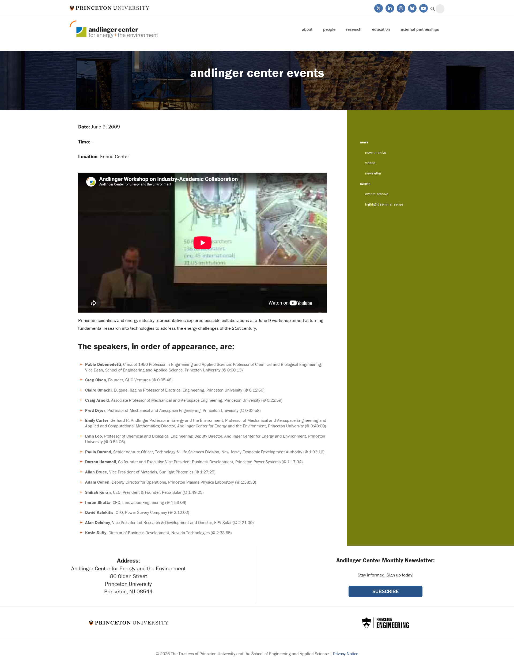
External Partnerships (420, 29)
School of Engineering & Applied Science (385, 622)
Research (353, 29)
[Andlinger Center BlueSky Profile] (412, 7)
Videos (370, 162)
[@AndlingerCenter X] (378, 7)
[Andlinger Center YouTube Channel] (423, 7)
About (307, 29)
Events (365, 183)
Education (381, 29)
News (364, 142)
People (329, 29)
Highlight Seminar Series (384, 204)
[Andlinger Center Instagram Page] (401, 7)
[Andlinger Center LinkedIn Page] (389, 7)
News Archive (375, 152)
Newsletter (373, 173)
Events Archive (376, 193)
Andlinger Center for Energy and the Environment (114, 29)
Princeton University (109, 8)
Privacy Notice (345, 653)
